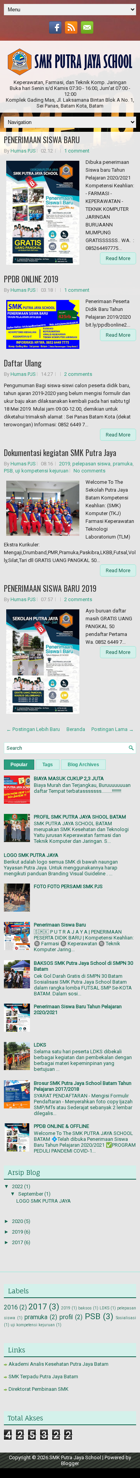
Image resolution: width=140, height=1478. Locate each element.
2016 (11, 1307)
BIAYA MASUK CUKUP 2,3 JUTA (69, 778)
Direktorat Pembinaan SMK (38, 1389)
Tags (47, 764)
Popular (19, 764)
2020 (18, 1221)
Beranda (75, 729)
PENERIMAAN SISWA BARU (42, 140)
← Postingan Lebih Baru (33, 729)
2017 (18, 1242)
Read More (118, 258)
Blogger (70, 1463)
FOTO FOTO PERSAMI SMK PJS (68, 886)
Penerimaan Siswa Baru (60, 925)
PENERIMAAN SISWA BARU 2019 (50, 588)
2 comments (78, 374)
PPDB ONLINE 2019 (31, 279)
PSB (8, 471)
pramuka (123, 464)
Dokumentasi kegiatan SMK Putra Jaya (60, 452)
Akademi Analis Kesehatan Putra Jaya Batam (58, 1364)
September (31, 1194)
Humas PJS (23, 151)
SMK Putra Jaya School (75, 1457)
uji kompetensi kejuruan (41, 471)
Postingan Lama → (112, 729)
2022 (18, 1186)
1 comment (76, 151)
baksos (85, 1308)
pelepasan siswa (91, 464)
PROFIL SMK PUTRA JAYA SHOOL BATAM (80, 817)
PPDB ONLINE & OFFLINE (61, 1126)
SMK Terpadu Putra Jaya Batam (43, 1376)
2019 (64, 464)
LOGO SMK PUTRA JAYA (31, 855)
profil (66, 1317)
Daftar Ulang (23, 363)
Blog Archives (83, 764)
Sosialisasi (126, 1317)
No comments (89, 471)
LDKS (40, 1045)
